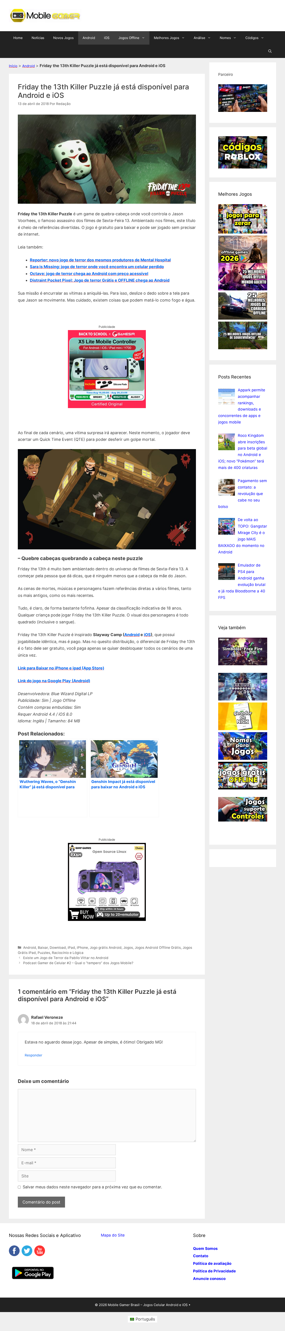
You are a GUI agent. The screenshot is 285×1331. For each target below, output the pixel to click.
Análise (199, 38)
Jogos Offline (128, 38)
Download (58, 947)
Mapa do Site (113, 1235)
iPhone (82, 947)
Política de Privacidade (214, 1271)
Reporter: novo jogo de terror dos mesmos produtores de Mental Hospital (100, 260)
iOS (107, 38)
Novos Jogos (63, 38)
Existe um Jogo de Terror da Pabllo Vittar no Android (65, 958)
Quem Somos (205, 1248)
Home (18, 38)
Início (13, 66)
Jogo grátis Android (106, 947)
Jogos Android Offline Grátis (158, 947)
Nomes (225, 38)
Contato (200, 1256)
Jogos (128, 947)
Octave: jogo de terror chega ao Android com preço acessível (89, 273)
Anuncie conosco (209, 1278)
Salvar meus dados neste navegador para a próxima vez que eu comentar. (92, 1187)
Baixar (43, 947)
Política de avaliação (212, 1263)
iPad (71, 947)
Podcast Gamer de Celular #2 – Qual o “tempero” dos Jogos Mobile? (78, 963)
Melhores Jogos (166, 38)
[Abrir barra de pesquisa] (270, 51)
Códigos (252, 38)
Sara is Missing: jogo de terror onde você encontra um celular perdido (97, 266)
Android (89, 38)
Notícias (38, 38)
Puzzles (44, 953)
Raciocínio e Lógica (67, 953)
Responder (33, 1055)
